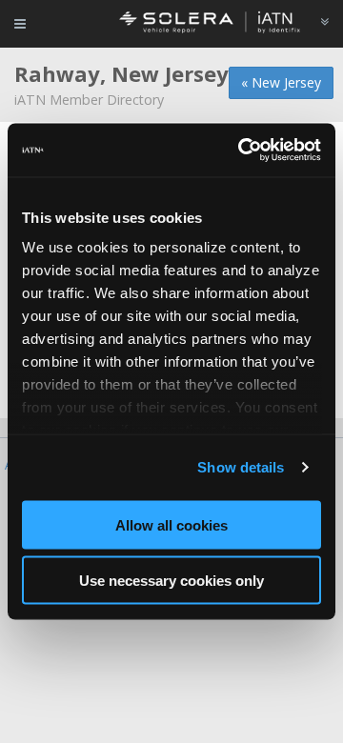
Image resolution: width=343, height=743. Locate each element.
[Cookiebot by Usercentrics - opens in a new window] (242, 150)
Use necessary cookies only (171, 580)
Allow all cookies (171, 524)
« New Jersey (281, 82)
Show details (240, 467)
